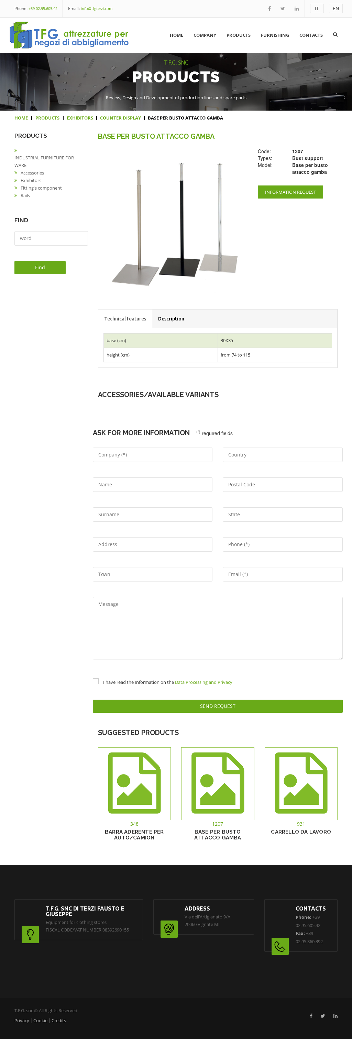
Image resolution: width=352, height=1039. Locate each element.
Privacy (21, 1020)
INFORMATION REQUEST (290, 192)
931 (301, 824)
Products (239, 35)
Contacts (311, 35)
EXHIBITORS (80, 118)
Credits (59, 1020)
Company (205, 35)
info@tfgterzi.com (96, 8)
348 (134, 824)
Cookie (40, 1020)
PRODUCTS (47, 118)
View (134, 804)
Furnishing (275, 35)
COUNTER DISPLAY (120, 118)
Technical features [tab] (125, 318)
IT (317, 8)
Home (176, 35)
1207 (217, 824)
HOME (21, 118)
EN (336, 8)
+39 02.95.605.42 (43, 8)
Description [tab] (171, 318)
